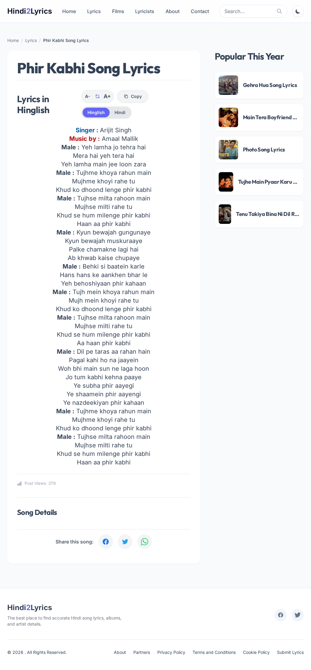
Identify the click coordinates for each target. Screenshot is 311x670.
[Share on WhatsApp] (144, 541)
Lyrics (94, 11)
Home (69, 11)
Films (118, 11)
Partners (141, 652)
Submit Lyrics (290, 652)
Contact (200, 11)
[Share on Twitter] (125, 541)
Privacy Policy (171, 652)
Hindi (119, 112)
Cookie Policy (256, 652)
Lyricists (144, 11)
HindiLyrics (29, 11)
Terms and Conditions (214, 652)
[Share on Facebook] (105, 541)
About (172, 11)
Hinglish (96, 112)
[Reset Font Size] (97, 96)
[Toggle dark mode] (298, 11)
